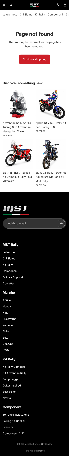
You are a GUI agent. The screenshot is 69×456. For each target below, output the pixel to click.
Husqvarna (9, 318)
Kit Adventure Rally (14, 373)
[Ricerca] (11, 5)
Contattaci (9, 283)
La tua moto (10, 14)
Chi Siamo (26, 14)
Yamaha (8, 325)
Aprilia (7, 300)
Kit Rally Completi (14, 366)
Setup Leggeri (11, 379)
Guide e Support (13, 277)
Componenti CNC (14, 433)
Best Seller (9, 391)
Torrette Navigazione (16, 414)
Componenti (55, 14)
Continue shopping (34, 59)
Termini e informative (34, 451)
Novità (7, 398)
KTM (6, 312)
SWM (6, 350)
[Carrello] (65, 5)
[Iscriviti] (61, 223)
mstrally (28, 444)
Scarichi (8, 427)
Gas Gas (8, 343)
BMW (6, 331)
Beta (5, 337)
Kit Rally (40, 14)
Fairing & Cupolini (14, 420)
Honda (7, 306)
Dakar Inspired (12, 385)
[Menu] (4, 5)
